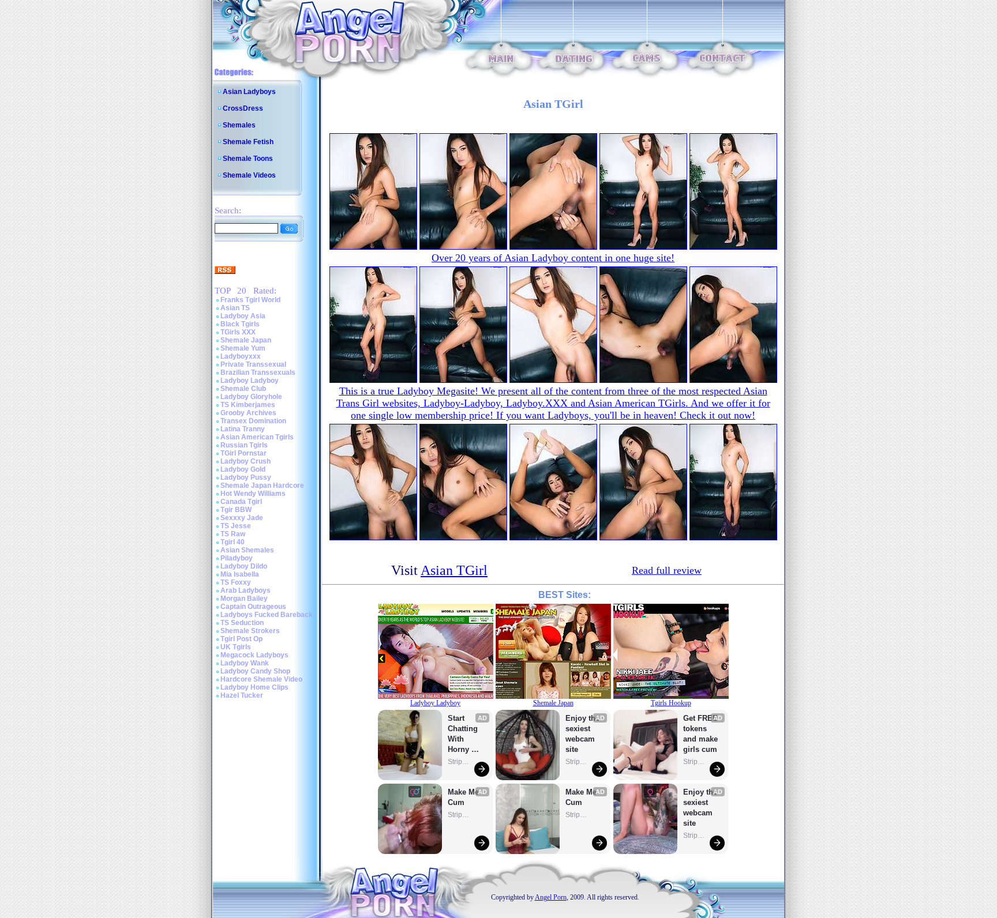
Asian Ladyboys (249, 92)
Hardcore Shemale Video (261, 679)
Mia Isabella (239, 574)
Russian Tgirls (244, 445)
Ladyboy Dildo (243, 566)
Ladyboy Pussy (245, 477)
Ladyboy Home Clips (254, 687)
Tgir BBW (236, 510)
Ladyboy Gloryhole (251, 397)
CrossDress (243, 108)
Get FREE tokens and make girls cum (700, 734)
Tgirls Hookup (671, 703)
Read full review (667, 570)
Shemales (239, 125)
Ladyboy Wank (244, 663)
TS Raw (232, 534)
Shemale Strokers (250, 631)
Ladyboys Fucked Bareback (266, 615)
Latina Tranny (242, 429)
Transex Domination (253, 421)
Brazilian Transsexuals (257, 372)
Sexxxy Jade (241, 518)
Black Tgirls (240, 324)
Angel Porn (551, 897)
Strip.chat (459, 762)
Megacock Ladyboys (254, 655)
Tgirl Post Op (241, 639)
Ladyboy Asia (242, 316)
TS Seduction (242, 623)
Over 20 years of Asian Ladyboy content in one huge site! (553, 258)
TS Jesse (235, 526)
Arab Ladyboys (245, 590)
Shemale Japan (245, 340)
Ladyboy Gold (242, 469)
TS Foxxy (235, 582)
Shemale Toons (248, 159)
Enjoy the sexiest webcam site (582, 734)
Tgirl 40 (232, 542)
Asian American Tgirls (257, 437)
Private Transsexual (253, 364)
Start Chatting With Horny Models (464, 734)
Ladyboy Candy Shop (255, 671)
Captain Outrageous (253, 607)
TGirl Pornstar (243, 453)
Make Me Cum (464, 797)
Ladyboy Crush (245, 461)
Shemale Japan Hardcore (262, 485)
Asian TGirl (454, 570)
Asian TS (235, 308)
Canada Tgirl (241, 502)
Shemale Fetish (248, 142)
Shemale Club (243, 389)
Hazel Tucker (241, 695)
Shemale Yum (242, 348)
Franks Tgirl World (250, 300)
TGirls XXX (238, 332)
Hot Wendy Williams (253, 494)
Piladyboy (236, 558)
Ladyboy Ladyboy (249, 381)
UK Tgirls (235, 647)
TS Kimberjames (247, 405)
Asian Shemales (247, 550)
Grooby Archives (248, 413)
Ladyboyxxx (240, 356)
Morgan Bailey (244, 599)
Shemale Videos (249, 175)
